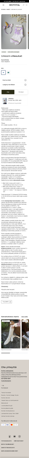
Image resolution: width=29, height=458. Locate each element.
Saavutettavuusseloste (8, 447)
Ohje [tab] (8, 92)
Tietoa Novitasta (6, 392)
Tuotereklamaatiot (6, 380)
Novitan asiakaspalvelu (7, 370)
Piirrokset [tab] (21, 92)
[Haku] (23, 5)
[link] (14, 100)
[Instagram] (19, 436)
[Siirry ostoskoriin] (26, 5)
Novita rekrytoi (5, 397)
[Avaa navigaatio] (3, 5)
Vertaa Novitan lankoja (7, 416)
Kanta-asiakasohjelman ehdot (9, 451)
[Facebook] (9, 436)
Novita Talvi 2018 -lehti (14, 100)
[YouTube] (14, 436)
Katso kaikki (24, 316)
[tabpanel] (14, 199)
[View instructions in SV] (8, 72)
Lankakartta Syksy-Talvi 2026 (9, 413)
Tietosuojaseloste (6, 441)
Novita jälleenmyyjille (7, 408)
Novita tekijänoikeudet (7, 444)
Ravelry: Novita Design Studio (9, 395)
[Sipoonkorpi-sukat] (10, 334)
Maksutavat (4, 403)
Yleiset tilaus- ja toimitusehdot (9, 400)
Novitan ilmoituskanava (7, 410)
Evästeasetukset (18, 441)
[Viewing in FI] (3, 72)
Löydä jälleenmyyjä (6, 405)
